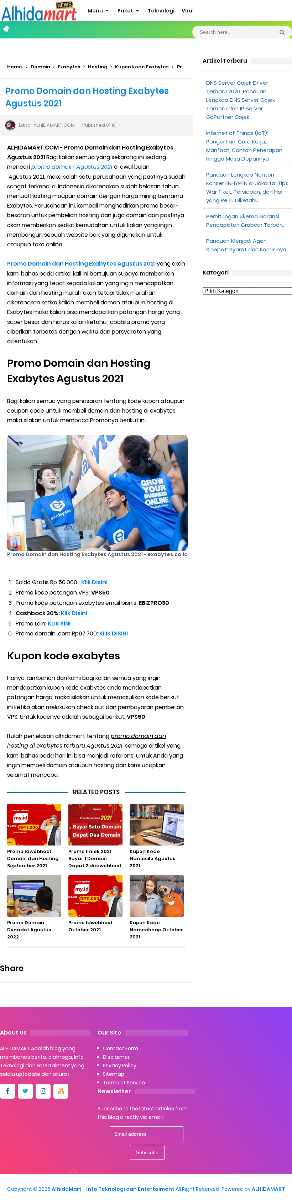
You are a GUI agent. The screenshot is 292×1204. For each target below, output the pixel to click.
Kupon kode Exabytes (142, 66)
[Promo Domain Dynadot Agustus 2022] (34, 896)
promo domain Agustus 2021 (72, 167)
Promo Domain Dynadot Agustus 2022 (29, 929)
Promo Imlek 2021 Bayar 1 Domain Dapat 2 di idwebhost (94, 858)
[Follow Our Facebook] (7, 1091)
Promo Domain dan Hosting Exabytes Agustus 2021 (81, 264)
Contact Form (120, 1048)
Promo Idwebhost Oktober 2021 (90, 926)
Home (14, 66)
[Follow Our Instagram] (43, 1091)
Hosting (98, 66)
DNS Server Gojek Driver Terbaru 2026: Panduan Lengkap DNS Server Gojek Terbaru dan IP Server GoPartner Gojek (240, 100)
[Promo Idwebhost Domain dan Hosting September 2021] (34, 825)
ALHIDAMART (268, 1189)
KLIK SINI (59, 623)
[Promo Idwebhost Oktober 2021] (95, 896)
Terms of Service (124, 1082)
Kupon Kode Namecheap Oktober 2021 (156, 929)
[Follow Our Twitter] (25, 1091)
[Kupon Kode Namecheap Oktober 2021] (157, 896)
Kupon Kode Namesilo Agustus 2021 (153, 858)
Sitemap (113, 1074)
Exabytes (69, 66)
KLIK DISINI (113, 633)
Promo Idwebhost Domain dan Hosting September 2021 (33, 858)
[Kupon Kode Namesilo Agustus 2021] (157, 825)
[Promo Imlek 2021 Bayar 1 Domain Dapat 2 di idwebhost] (95, 825)
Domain (40, 66)
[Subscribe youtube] (60, 1091)
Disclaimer (116, 1057)
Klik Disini (94, 582)
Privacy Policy (119, 1065)
